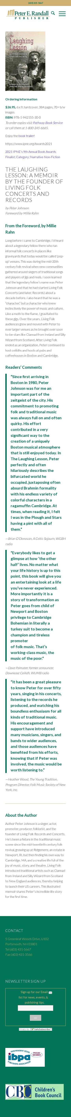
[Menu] (60, 14)
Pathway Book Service (48, 123)
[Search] (51, 14)
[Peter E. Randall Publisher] (29, 14)
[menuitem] (51, 14)
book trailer (26, 136)
